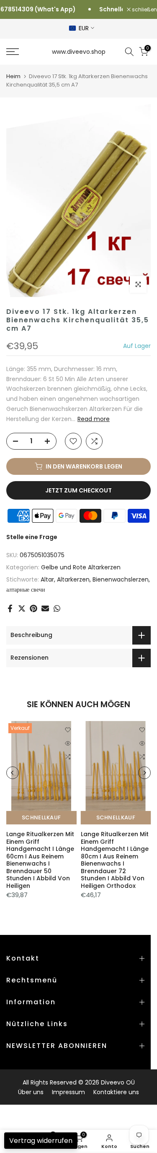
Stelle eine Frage (31, 537)
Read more (93, 419)
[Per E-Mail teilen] (45, 608)
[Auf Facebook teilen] (10, 608)
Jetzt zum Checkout (78, 490)
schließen (144, 9)
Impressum (68, 1092)
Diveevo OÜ (118, 1082)
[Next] (144, 772)
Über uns (31, 1092)
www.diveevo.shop (79, 52)
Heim (13, 76)
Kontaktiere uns (116, 1092)
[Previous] (12, 772)
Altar (47, 579)
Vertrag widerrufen (40, 1140)
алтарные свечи (25, 589)
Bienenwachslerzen (121, 579)
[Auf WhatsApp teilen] (57, 608)
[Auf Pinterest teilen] (33, 608)
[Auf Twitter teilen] (22, 608)
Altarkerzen (73, 579)
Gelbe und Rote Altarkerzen (81, 567)
